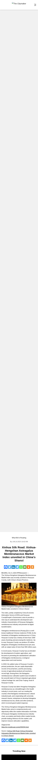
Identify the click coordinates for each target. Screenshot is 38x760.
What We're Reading (19, 538)
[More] (32, 567)
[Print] (28, 567)
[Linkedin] (13, 567)
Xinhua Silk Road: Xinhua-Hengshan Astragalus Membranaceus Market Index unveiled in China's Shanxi (18, 733)
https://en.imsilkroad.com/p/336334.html (15, 727)
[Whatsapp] (21, 567)
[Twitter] (9, 567)
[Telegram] (17, 567)
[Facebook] (5, 567)
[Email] (24, 567)
